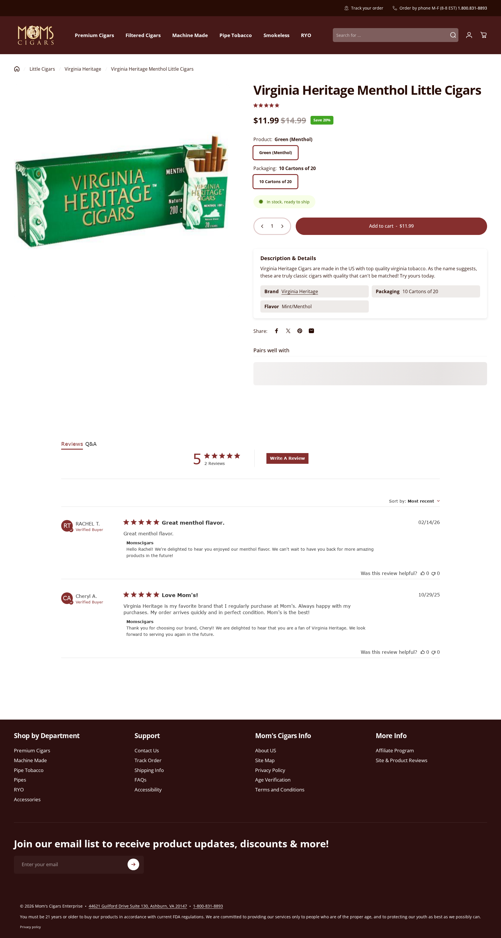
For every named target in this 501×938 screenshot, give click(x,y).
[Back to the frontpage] (17, 69)
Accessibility (148, 789)
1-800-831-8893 (208, 906)
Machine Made (30, 760)
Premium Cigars (32, 750)
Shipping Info (149, 770)
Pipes (20, 780)
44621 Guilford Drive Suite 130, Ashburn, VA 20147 (138, 906)
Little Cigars (42, 69)
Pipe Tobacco (28, 770)
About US (265, 750)
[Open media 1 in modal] (122, 191)
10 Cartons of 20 (275, 181)
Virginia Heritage (83, 69)
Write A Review (287, 458)
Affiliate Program (395, 750)
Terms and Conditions (279, 789)
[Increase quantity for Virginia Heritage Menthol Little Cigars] (283, 226)
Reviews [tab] (72, 444)
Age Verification (273, 780)
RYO (19, 789)
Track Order (148, 760)
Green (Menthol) (275, 152)
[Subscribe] (133, 864)
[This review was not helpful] (433, 573)
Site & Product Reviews (401, 760)
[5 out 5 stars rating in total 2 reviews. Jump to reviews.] (266, 105)
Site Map (265, 760)
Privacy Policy (270, 770)
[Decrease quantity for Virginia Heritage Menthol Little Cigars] (261, 226)
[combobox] (414, 501)
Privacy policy (30, 927)
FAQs (140, 780)
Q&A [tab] (91, 444)
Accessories (27, 799)
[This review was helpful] (423, 573)
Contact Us (147, 750)
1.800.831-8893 (472, 8)
